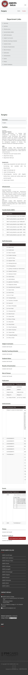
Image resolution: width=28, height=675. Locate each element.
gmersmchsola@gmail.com (9, 608)
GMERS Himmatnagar (7, 572)
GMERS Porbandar (6, 580)
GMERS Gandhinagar (7, 555)
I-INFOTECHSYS (23, 669)
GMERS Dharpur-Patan (7, 560)
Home (18, 11)
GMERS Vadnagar (6, 566)
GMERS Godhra (5, 586)
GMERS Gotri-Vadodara (7, 558)
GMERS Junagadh (6, 569)
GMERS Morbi (5, 583)
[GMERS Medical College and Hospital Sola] (9, 2)
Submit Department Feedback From (17, 538)
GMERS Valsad (5, 563)
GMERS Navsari (6, 577)
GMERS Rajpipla (6, 574)
